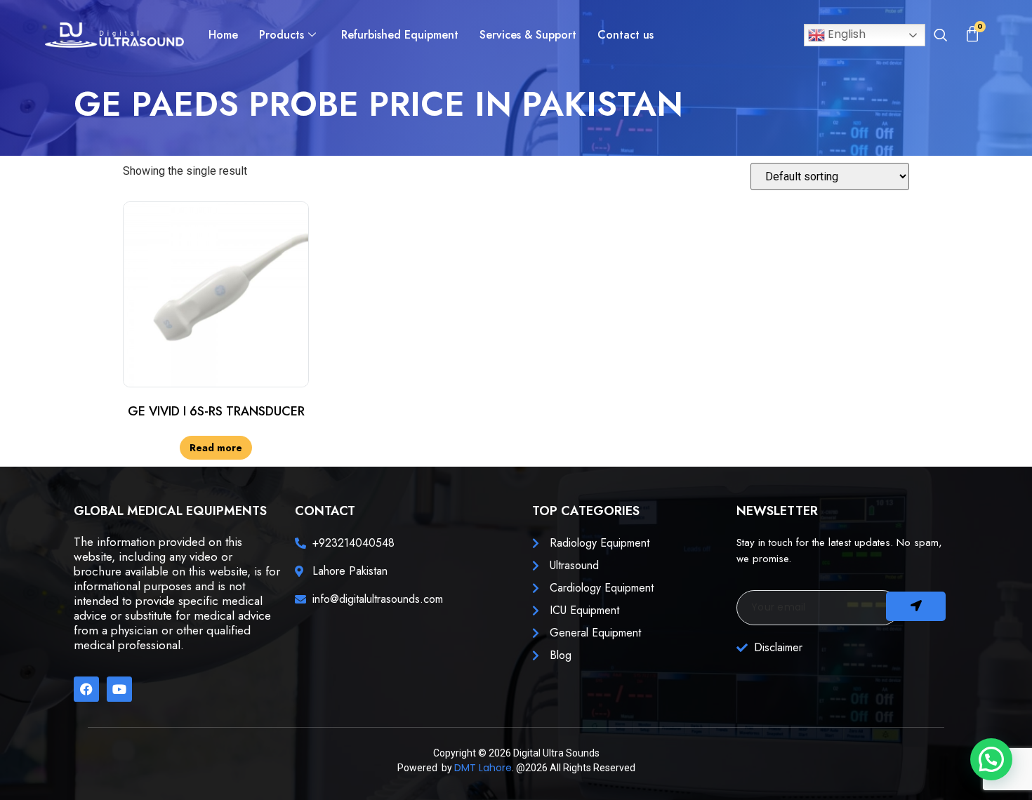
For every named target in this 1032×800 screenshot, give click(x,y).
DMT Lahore (483, 768)
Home (223, 35)
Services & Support (527, 35)
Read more (216, 448)
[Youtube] (119, 689)
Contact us (625, 35)
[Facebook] (86, 689)
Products (281, 35)
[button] (941, 36)
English (845, 34)
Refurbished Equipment (399, 35)
